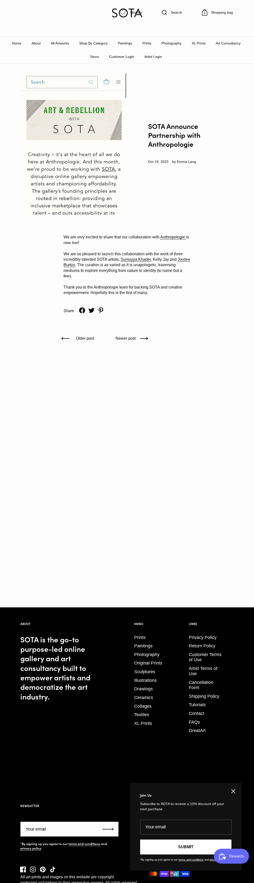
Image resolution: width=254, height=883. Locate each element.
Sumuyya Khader (136, 259)
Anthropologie (172, 237)
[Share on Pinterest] (101, 310)
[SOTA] (127, 12)
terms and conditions (84, 844)
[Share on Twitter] (91, 310)
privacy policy (30, 848)
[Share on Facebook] (82, 310)
